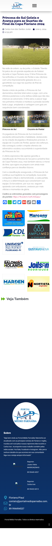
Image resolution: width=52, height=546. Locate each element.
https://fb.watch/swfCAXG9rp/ (27, 197)
